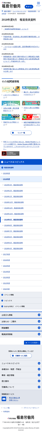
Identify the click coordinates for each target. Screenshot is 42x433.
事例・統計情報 (8, 375)
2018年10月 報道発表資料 (14, 214)
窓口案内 (5, 381)
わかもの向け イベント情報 (14, 306)
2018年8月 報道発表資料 (13, 225)
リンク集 (6, 408)
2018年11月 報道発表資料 (14, 208)
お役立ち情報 (7, 315)
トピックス (8, 300)
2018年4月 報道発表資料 (13, 248)
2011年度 (6, 289)
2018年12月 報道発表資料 (14, 202)
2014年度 (6, 272)
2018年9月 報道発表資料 (13, 220)
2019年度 (6, 173)
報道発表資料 (9, 167)
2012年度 (6, 283)
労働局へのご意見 (21, 356)
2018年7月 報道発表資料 (13, 231)
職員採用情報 (7, 334)
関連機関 (5, 328)
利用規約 (6, 411)
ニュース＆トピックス (11, 363)
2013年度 (6, 277)
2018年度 (6, 179)
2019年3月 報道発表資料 (13, 185)
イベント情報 (9, 295)
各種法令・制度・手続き (11, 369)
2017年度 (6, 254)
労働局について (8, 387)
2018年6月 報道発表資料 (13, 237)
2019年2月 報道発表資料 (13, 191)
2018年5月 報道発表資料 (13, 243)
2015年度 (6, 266)
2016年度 (6, 260)
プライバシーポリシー (31, 408)
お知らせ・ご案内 (9, 321)
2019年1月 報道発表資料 (13, 196)
